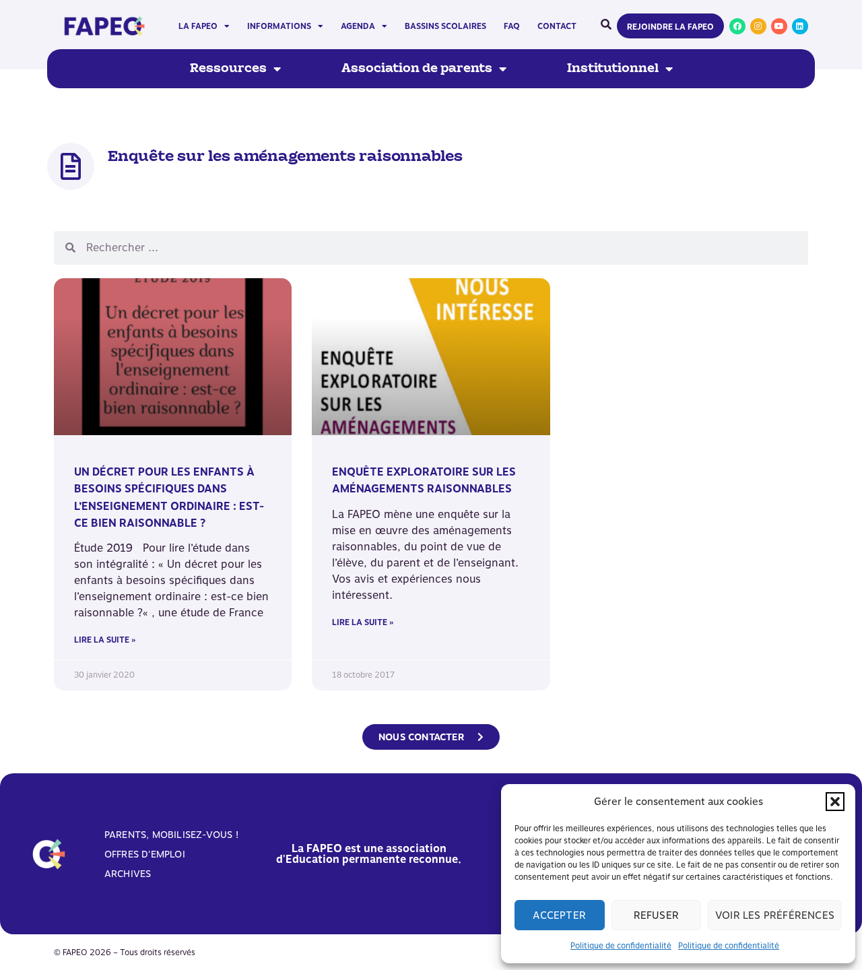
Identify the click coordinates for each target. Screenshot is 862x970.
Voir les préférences (774, 915)
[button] (835, 801)
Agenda (358, 26)
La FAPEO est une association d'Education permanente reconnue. (368, 854)
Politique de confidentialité (620, 945)
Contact (556, 26)
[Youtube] (779, 26)
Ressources (228, 69)
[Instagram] (758, 26)
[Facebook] (737, 26)
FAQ (512, 26)
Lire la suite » (104, 640)
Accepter (559, 915)
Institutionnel (613, 69)
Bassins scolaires (445, 26)
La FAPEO (198, 26)
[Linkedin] (800, 26)
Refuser (656, 915)
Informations (279, 26)
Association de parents (416, 69)
